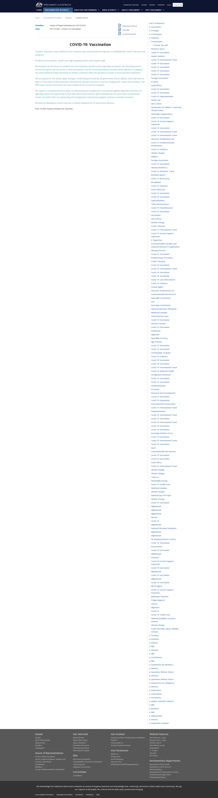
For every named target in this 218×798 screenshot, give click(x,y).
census (154, 603)
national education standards (163, 309)
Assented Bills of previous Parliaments (87, 762)
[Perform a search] (181, 5)
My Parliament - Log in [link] (158, 737)
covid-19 (155, 521)
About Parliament (131, 10)
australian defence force (162, 433)
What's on (114, 754)
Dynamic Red (40, 743)
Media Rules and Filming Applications (125, 764)
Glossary (153, 753)
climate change (158, 153)
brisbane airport (158, 175)
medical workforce (159, 167)
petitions (155, 38)
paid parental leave (160, 316)
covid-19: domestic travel (162, 171)
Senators (38, 745)
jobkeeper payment (159, 596)
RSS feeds (154, 756)
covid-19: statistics (159, 149)
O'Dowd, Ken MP (160, 45)
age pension (156, 342)
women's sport (158, 49)
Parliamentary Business (57, 10)
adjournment (156, 716)
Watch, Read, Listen (80, 740)
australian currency (159, 338)
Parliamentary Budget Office (160, 774)
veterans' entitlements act (162, 139)
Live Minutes (40, 764)
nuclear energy (157, 222)
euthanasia (155, 331)
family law (156, 100)
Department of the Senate (159, 764)
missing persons (158, 250)
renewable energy (159, 480)
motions (154, 650)
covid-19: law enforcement (163, 279)
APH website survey (157, 745)
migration (155, 334)
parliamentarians (158, 385)
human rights (157, 287)
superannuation (158, 200)
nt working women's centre (163, 539)
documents (156, 27)
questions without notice (162, 672)
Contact (144, 5)
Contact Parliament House (120, 745)
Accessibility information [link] (44, 794)
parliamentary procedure (162, 257)
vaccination (156, 215)
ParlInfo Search (155, 743)
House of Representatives (45, 756)
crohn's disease (158, 226)
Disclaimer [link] (79, 794)
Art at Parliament (117, 759)
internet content (158, 323)
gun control (156, 103)
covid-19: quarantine (160, 400)
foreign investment (159, 78)
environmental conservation (163, 404)
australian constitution (161, 298)
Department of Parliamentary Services (164, 772)
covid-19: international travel (164, 59)
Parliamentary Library (81, 748)
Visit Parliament (153, 10)
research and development (163, 393)
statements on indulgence (162, 683)
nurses (154, 517)
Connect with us (117, 743)
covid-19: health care (160, 484)
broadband (156, 182)
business (155, 708)
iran (153, 301)
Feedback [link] (89, 794)
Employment (154, 748)
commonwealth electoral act (163, 294)
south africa (156, 85)
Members (39, 767)
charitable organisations (161, 114)
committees (156, 34)
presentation (156, 41)
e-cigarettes (156, 240)
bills (153, 646)
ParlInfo (152, 5)
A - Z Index (154, 750)
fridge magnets (158, 600)
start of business (157, 23)
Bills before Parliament (81, 759)
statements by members (162, 664)
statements (156, 690)
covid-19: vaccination (160, 52)
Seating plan (40, 748)
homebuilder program (161, 352)
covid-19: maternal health (162, 371)
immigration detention (161, 374)
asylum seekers (158, 56)
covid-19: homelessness (162, 207)
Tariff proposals (79, 764)
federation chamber (160, 723)
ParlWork (161, 5)
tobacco (155, 477)
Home (39, 10)
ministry (154, 668)
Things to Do (115, 756)
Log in (169, 5)
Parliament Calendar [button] (131, 5)
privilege (155, 30)
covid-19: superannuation (162, 96)
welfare (154, 156)
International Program (81, 750)
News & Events (109, 10)
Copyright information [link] (64, 794)
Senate (38, 737)
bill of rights (156, 586)
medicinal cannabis (159, 312)
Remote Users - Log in (158, 740)
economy (155, 389)
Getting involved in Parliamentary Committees (128, 737)
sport (153, 448)
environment (156, 546)
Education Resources (81, 745)
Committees (77, 775)
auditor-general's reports (162, 701)
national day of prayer (161, 495)
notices (154, 642)
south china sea (158, 189)
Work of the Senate (42, 740)
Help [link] (98, 794)
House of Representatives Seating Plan (50, 769)
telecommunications (160, 204)
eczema (154, 81)
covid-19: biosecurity (160, 178)
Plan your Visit (116, 762)
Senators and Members (85, 10)
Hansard (68, 18)
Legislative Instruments (81, 767)
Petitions (114, 740)
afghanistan (156, 506)
